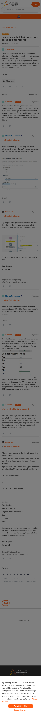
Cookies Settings (20, 710)
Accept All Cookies (20, 706)
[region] (20, 695)
